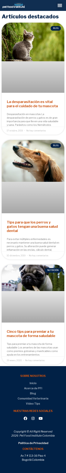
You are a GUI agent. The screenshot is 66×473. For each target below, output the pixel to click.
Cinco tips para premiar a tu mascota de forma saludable (31, 333)
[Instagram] (33, 418)
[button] (60, 5)
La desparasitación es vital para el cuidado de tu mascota (32, 104)
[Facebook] (25, 418)
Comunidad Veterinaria (33, 398)
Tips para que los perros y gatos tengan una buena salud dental (32, 226)
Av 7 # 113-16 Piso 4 (33, 455)
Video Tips (33, 403)
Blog (33, 393)
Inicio (33, 383)
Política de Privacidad (33, 443)
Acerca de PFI (33, 388)
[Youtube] (40, 418)
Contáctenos (33, 449)
